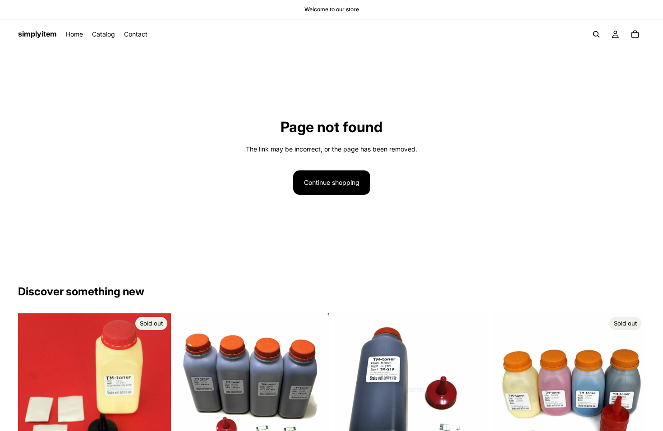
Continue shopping (331, 182)
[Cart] (635, 34)
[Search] (596, 34)
